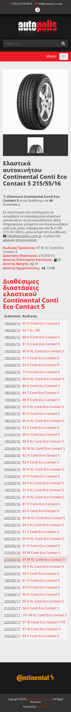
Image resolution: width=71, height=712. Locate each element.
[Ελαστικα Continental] (35, 678)
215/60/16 (12, 476)
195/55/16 (12, 490)
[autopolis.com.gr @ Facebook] (37, 10)
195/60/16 (12, 441)
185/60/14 (12, 323)
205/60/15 (12, 406)
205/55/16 (12, 518)
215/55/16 (12, 552)
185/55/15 (12, 413)
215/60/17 (12, 594)
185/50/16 (12, 580)
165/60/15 (12, 372)
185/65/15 (12, 330)
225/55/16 (12, 566)
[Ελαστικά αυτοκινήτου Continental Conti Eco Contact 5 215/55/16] (35, 101)
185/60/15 (12, 379)
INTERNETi (42, 706)
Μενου (51, 56)
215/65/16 (12, 434)
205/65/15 (12, 365)
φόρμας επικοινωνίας (19, 240)
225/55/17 (12, 615)
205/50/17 (12, 636)
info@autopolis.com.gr (50, 3)
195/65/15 (12, 344)
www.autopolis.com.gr (39, 699)
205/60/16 (12, 448)
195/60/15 (12, 399)
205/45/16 (12, 587)
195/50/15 (12, 427)
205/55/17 (12, 601)
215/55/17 (12, 608)
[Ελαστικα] (35, 28)
